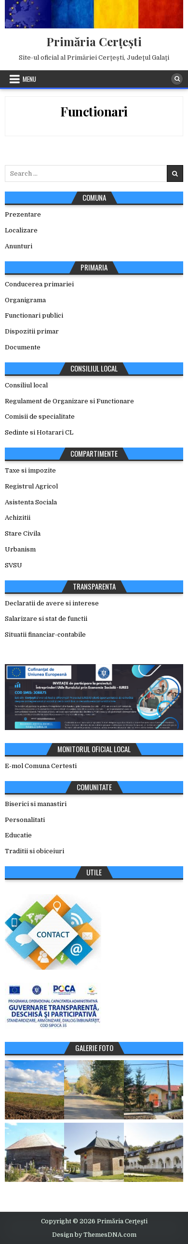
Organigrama (25, 300)
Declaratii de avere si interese (52, 603)
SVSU (13, 565)
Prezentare (23, 214)
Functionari (94, 111)
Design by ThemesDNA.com (94, 1234)
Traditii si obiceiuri (34, 851)
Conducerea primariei (39, 284)
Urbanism (20, 549)
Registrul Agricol (31, 486)
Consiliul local (26, 385)
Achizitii (17, 517)
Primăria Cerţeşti (94, 41)
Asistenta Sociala (31, 502)
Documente (22, 347)
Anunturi (18, 246)
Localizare (21, 230)
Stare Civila (22, 533)
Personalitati (25, 819)
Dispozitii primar (32, 331)
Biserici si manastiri (36, 804)
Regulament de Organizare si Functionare (69, 401)
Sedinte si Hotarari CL (39, 432)
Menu (29, 79)
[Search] (177, 79)
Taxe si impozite (30, 470)
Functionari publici (34, 315)
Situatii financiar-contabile (45, 634)
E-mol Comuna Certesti (41, 765)
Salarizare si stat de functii (46, 618)
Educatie (18, 835)
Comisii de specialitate (40, 416)
